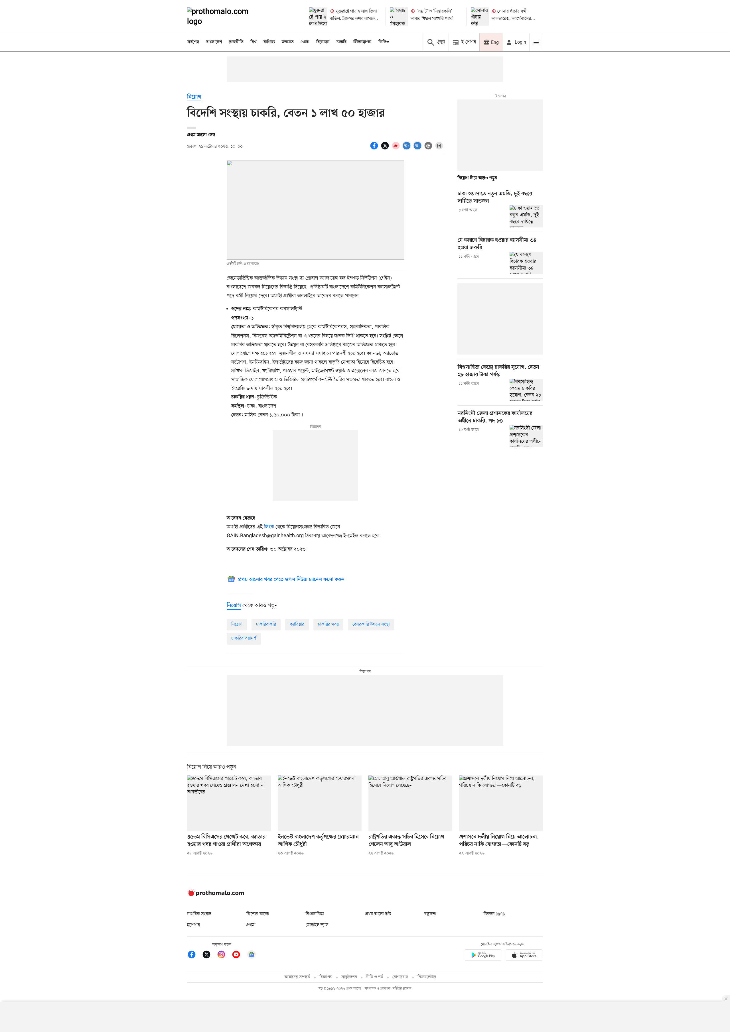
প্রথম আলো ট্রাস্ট (378, 914)
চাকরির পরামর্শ (243, 638)
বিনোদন (323, 42)
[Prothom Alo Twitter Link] (209, 955)
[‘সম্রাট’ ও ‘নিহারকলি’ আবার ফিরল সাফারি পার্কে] (399, 16)
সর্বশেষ (193, 42)
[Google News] (251, 955)
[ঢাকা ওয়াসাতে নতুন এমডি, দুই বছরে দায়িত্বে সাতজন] (526, 216)
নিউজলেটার (426, 977)
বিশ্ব (253, 42)
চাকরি (341, 42)
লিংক (269, 527)
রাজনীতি (236, 42)
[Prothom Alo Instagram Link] (224, 955)
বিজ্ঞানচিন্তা (315, 914)
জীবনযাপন (362, 42)
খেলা (305, 42)
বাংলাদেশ (214, 42)
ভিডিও (383, 42)
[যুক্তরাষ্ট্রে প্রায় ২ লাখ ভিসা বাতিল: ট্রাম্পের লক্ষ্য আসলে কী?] (318, 16)
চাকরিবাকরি (266, 624)
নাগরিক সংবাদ (199, 914)
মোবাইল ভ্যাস (317, 925)
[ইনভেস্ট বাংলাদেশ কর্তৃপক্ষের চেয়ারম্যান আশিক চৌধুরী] (320, 803)
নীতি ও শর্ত (374, 977)
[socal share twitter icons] (385, 148)
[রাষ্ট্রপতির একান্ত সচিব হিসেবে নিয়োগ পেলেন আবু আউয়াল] (410, 803)
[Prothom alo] (225, 16)
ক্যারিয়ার (297, 624)
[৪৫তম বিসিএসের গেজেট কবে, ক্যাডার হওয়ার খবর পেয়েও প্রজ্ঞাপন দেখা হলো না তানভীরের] (229, 803)
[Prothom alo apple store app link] (524, 956)
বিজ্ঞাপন (325, 977)
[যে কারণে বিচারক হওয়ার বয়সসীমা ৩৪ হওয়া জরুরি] (526, 263)
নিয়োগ (194, 97)
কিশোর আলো (257, 914)
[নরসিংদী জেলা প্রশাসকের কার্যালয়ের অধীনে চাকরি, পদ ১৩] (526, 436)
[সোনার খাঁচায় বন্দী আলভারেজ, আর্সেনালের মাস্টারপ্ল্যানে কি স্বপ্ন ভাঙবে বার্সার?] (480, 16)
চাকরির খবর (328, 624)
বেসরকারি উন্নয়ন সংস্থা (371, 624)
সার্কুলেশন (349, 977)
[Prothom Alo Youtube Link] (239, 955)
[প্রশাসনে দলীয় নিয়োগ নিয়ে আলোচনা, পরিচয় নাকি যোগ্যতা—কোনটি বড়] (501, 803)
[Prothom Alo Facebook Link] (194, 955)
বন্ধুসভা (430, 914)
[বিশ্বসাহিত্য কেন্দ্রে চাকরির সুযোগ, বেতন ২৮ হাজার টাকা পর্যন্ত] (526, 390)
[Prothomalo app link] (483, 956)
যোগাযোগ (400, 977)
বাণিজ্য (269, 42)
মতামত (288, 42)
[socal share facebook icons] (375, 148)
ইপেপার (193, 925)
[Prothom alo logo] (215, 894)
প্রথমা (251, 925)
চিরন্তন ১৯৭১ (494, 914)
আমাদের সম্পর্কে (297, 977)
